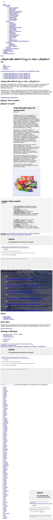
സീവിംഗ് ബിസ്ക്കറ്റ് (13, 13)
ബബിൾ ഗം (12, 22)
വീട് (4, 4)
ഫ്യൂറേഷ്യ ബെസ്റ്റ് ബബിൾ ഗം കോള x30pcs (20, 279)
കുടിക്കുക (8, 42)
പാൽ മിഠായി (12, 33)
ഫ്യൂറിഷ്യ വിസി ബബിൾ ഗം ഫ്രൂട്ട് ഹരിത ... (20, 292)
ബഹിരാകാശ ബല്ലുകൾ (12, 48)
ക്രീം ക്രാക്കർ (12, 9)
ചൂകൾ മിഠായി (12, 25)
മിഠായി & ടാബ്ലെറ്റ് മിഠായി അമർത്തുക (19, 41)
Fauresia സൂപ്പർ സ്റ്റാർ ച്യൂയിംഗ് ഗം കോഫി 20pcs (19, 234)
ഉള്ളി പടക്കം (12, 10)
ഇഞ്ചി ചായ (12, 44)
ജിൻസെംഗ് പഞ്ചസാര (15, 31)
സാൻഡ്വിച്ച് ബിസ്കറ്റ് (14, 12)
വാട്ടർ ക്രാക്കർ (12, 20)
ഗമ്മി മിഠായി (12, 26)
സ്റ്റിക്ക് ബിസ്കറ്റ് (12, 17)
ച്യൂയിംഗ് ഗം (12, 23)
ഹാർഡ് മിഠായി (13, 39)
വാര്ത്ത (5, 52)
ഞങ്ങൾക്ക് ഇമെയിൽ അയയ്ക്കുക (9, 97)
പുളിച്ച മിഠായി (12, 37)
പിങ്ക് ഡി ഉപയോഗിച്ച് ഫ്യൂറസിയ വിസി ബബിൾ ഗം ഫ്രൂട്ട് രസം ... (26, 310)
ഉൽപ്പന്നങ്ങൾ (6, 5)
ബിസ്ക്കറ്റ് (2, 346)
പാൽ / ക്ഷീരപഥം (13, 46)
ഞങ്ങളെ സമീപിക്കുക (8, 53)
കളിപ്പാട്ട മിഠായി (13, 36)
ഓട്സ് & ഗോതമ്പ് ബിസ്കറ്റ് (15, 11)
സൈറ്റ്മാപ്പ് (3, 345)
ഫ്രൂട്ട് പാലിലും (13, 30)
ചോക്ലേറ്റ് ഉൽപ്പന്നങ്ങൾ (15, 27)
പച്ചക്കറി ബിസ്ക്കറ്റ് (13, 18)
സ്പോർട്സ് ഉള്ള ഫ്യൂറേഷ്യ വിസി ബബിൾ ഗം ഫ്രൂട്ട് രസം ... (25, 298)
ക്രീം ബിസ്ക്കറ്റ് (26, 346)
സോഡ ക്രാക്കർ (13, 16)
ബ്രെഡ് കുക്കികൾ (13, 7)
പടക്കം (7, 6)
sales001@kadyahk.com (8, 336)
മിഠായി (8, 21)
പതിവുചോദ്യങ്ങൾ (8, 51)
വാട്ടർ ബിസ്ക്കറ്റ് (33, 346)
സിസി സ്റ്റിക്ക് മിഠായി (14, 35)
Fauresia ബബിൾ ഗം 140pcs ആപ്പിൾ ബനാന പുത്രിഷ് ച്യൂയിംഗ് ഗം (23, 233)
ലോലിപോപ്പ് (12, 32)
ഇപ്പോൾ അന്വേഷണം (6, 328)
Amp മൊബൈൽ (11, 345)
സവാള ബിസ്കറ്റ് (41, 346)
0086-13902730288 (7, 335)
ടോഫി (10, 38)
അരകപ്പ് (8, 47)
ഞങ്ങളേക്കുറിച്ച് (7, 49)
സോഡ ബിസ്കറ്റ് (9, 346)
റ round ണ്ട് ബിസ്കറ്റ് (18, 346)
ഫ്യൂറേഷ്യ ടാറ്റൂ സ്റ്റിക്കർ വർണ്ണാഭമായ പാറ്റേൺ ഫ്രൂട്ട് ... (23, 304)
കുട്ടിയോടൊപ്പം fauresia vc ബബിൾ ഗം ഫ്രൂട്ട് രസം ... (22, 285)
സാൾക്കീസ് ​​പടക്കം (14, 15)
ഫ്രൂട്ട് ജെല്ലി (12, 28)
